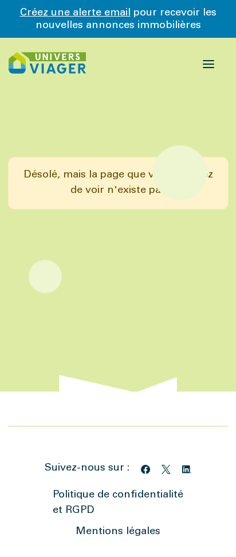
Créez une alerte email (75, 13)
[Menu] (208, 63)
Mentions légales (118, 532)
